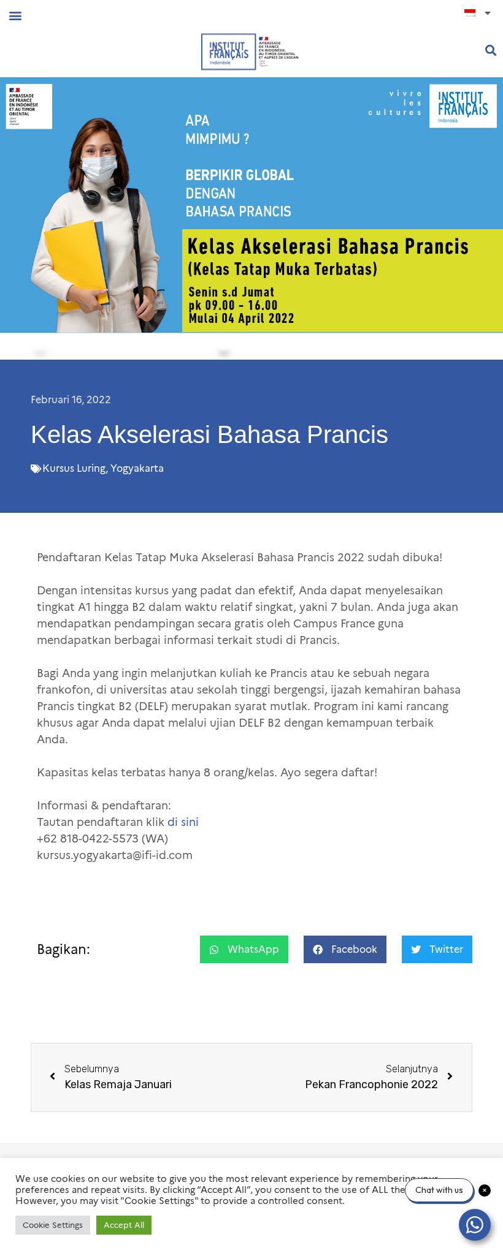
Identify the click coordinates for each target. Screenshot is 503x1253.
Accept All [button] (124, 1225)
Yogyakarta (137, 468)
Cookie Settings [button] (53, 1225)
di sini (183, 822)
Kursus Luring (74, 468)
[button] (15, 15)
